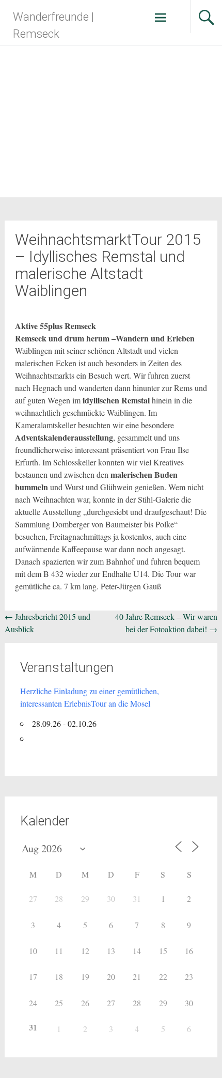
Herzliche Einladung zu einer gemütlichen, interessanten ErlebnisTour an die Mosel (89, 697)
